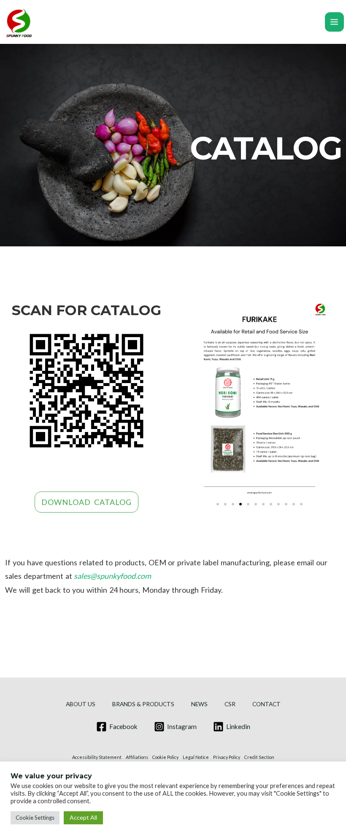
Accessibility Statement (97, 757)
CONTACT (266, 704)
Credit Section (259, 757)
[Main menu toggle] (334, 21)
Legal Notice (196, 757)
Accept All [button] (83, 817)
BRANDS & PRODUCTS (143, 704)
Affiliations (137, 757)
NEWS (199, 704)
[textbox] (173, 576)
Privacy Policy (226, 757)
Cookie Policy (165, 757)
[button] (217, 504)
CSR (229, 704)
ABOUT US (80, 704)
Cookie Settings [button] (35, 817)
